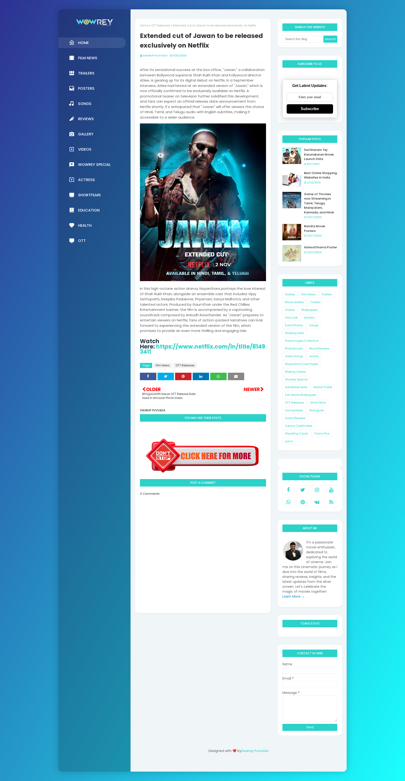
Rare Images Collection (302, 341)
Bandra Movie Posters (314, 228)
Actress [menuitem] (86, 179)
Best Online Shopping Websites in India (320, 175)
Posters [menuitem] (86, 88)
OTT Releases (160, 25)
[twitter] (303, 490)
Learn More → (293, 596)
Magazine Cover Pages (301, 364)
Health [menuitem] (85, 225)
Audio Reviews (295, 418)
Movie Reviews (319, 348)
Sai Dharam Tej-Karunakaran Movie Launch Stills (319, 154)
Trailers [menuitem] (86, 73)
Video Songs (294, 356)
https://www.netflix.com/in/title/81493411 (202, 349)
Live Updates (294, 410)
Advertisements (296, 387)
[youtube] (331, 490)
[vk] (317, 502)
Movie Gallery (294, 302)
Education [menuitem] (89, 210)
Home (144, 25)
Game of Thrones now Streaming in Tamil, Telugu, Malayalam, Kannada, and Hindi (319, 203)
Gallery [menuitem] (86, 134)
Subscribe (310, 109)
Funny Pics (322, 433)
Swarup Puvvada (155, 55)
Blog (248, 764)
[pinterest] (303, 502)
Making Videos (295, 372)
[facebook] (288, 490)
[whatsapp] (288, 502)
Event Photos (294, 325)
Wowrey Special (296, 379)
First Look (291, 318)
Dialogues (316, 410)
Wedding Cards (296, 433)
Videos (290, 310)
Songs (314, 325)
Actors (314, 356)
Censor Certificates (298, 426)
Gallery (290, 294)
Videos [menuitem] (84, 149)
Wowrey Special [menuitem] (94, 164)
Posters (327, 294)
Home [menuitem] (83, 42)
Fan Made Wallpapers (300, 395)
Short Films (318, 403)
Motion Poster (323, 387)
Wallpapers (309, 310)
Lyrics (289, 441)
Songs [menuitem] (84, 103)
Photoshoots (294, 348)
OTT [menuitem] (82, 240)
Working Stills (294, 333)
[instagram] (317, 490)
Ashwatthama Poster (320, 247)
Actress (309, 318)
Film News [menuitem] (87, 58)
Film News (163, 365)
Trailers (315, 302)
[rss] (331, 502)
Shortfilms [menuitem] (89, 195)
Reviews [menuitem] (86, 119)
